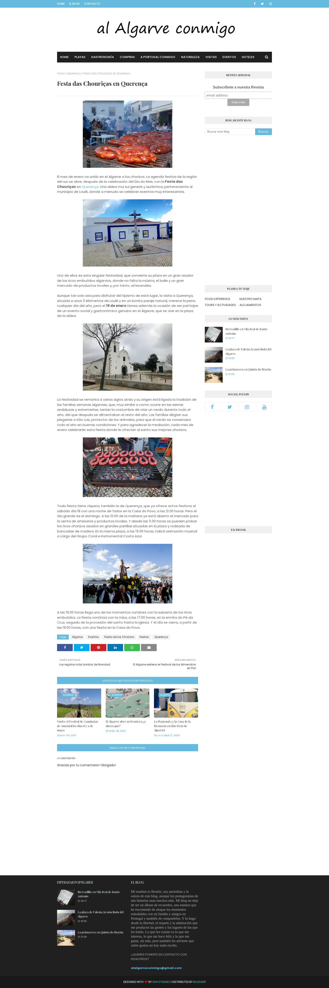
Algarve (77, 637)
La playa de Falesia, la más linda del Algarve (248, 351)
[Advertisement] (238, 210)
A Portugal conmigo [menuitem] (158, 57)
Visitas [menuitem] (211, 57)
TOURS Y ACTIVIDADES (220, 305)
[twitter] (262, 4)
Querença (74, 73)
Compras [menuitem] (127, 57)
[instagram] (270, 4)
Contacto (92, 4)
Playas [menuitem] (80, 57)
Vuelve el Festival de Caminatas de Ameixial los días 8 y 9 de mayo (77, 725)
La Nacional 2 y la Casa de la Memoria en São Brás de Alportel (172, 725)
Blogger (199, 982)
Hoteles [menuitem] (248, 57)
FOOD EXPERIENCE (217, 299)
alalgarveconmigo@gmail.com (156, 968)
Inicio (60, 73)
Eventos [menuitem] (229, 57)
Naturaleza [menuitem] (190, 57)
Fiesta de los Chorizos (119, 637)
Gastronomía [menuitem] (102, 57)
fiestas (144, 637)
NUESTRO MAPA (250, 299)
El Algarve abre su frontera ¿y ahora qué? (126, 723)
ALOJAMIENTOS (250, 305)
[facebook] (254, 4)
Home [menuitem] (64, 57)
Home (61, 4)
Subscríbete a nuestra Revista (238, 87)
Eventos (93, 637)
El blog (74, 4)
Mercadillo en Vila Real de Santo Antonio (246, 331)
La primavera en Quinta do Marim (248, 369)
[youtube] (264, 407)
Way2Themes (161, 982)
